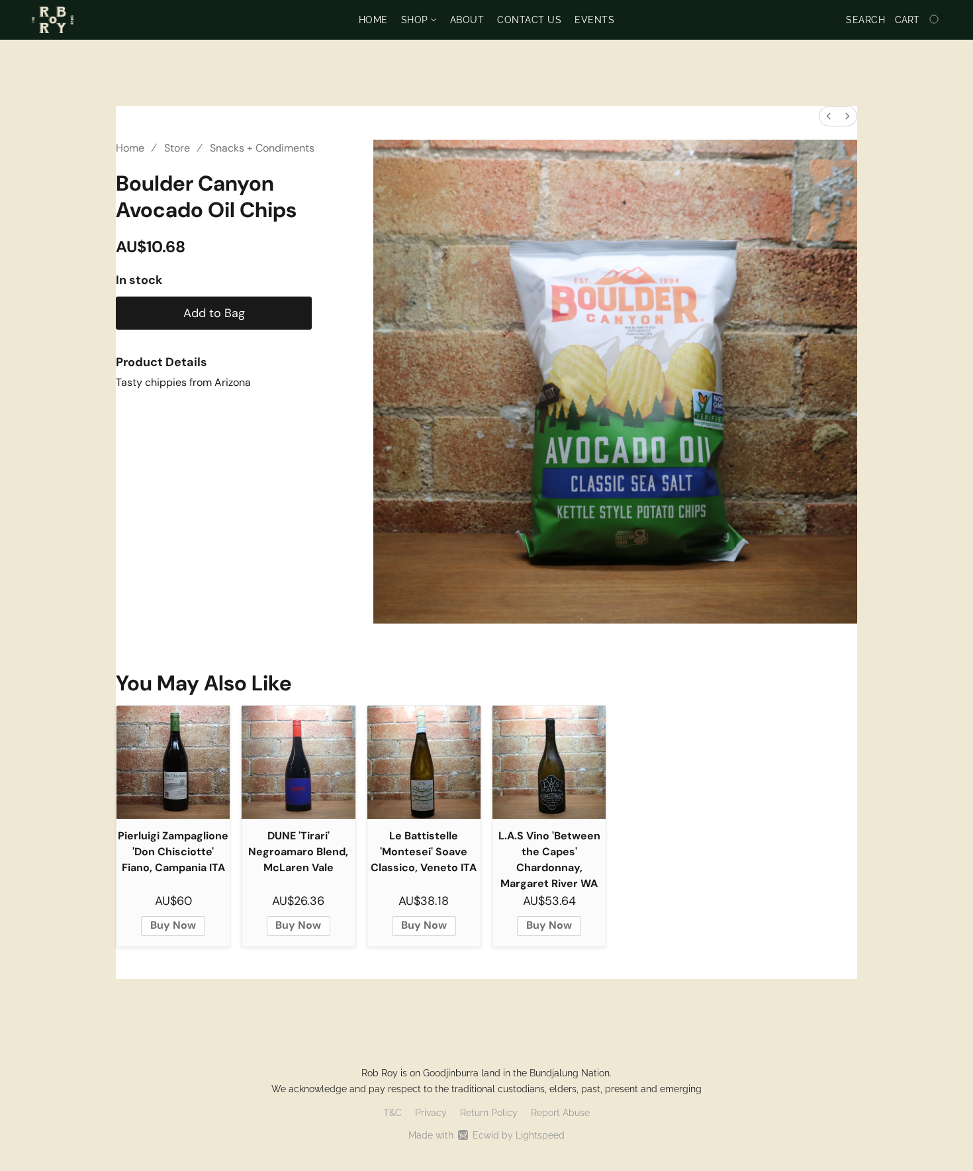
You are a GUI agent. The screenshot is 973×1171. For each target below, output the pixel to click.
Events (594, 20)
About (467, 20)
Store (177, 148)
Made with (486, 1135)
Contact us (529, 20)
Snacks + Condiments (262, 148)
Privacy (431, 1112)
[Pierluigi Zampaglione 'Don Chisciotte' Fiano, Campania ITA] (173, 762)
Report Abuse (560, 1112)
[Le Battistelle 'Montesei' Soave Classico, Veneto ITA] (424, 762)
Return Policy (489, 1112)
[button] (52, 20)
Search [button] (865, 20)
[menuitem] (828, 116)
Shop (416, 20)
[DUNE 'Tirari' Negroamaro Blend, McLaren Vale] (298, 762)
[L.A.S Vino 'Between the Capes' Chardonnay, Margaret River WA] (549, 762)
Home (373, 20)
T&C (392, 1112)
